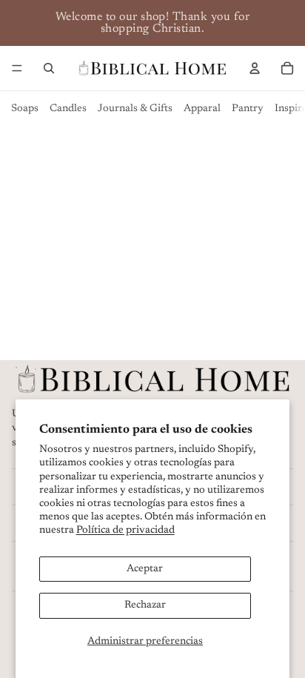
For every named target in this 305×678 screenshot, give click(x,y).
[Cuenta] (254, 68)
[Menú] (17, 68)
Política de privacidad (125, 530)
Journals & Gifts (135, 109)
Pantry (248, 109)
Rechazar (145, 605)
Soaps (24, 109)
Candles (68, 109)
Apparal (202, 109)
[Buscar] (49, 68)
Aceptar (145, 569)
